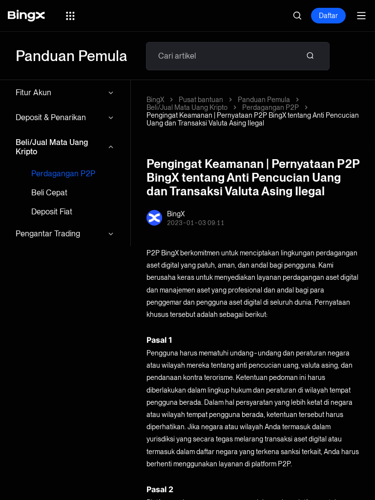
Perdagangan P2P (63, 173)
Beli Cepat (49, 192)
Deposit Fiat (51, 211)
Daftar (328, 16)
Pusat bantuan (201, 100)
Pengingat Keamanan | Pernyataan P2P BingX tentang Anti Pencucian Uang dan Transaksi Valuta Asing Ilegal (252, 119)
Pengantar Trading (48, 233)
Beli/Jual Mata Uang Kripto (52, 147)
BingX (155, 100)
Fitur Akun (33, 92)
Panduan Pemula (264, 100)
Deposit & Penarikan (51, 117)
